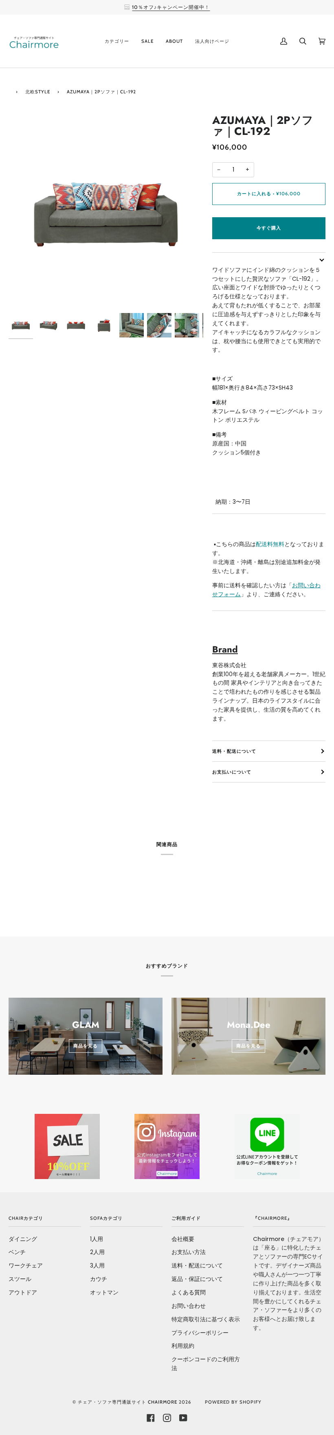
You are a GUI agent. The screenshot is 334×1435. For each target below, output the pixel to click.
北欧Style (37, 92)
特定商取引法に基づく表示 (205, 1319)
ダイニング (23, 1239)
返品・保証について (197, 1279)
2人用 (97, 1252)
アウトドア (23, 1292)
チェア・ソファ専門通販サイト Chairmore (127, 1402)
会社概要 (182, 1239)
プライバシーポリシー (200, 1333)
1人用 (96, 1239)
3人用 (97, 1266)
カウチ (98, 1279)
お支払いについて (231, 772)
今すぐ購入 (269, 228)
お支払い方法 (188, 1252)
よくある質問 (188, 1292)
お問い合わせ (188, 1306)
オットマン (104, 1292)
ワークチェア (26, 1266)
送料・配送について (234, 751)
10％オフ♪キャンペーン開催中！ (171, 7)
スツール (20, 1279)
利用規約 (182, 1346)
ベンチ (17, 1252)
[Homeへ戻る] (10, 90)
